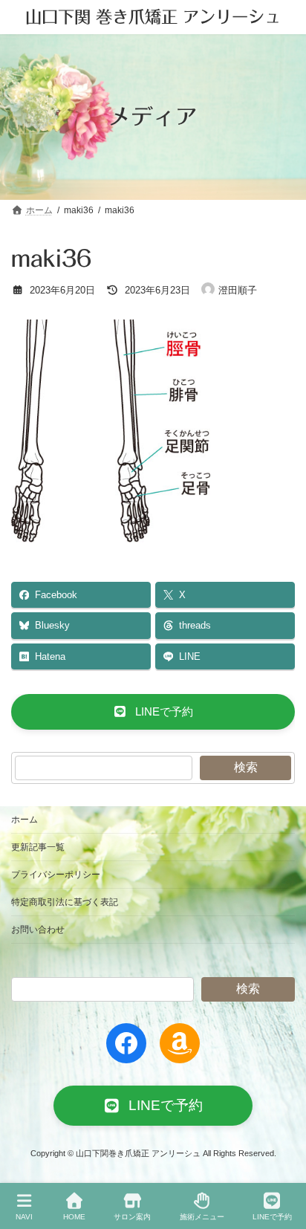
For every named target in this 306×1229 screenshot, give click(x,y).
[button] (153, 712)
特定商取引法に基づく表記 (64, 902)
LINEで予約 (272, 1217)
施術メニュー (202, 1217)
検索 (246, 767)
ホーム (24, 819)
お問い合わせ (38, 929)
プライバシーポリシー (55, 874)
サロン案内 (132, 1217)
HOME (74, 1217)
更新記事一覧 (38, 847)
